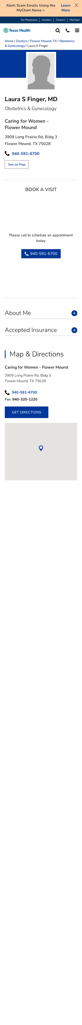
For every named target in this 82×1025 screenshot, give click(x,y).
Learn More (65, 8)
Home (9, 41)
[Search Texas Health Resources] (58, 30)
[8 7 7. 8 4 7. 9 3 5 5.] (67, 30)
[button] (17, 30)
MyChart (75, 20)
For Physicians (29, 20)
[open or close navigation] (77, 30)
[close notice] (76, 5)
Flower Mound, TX (43, 41)
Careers (60, 20)
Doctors (21, 41)
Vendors (46, 20)
